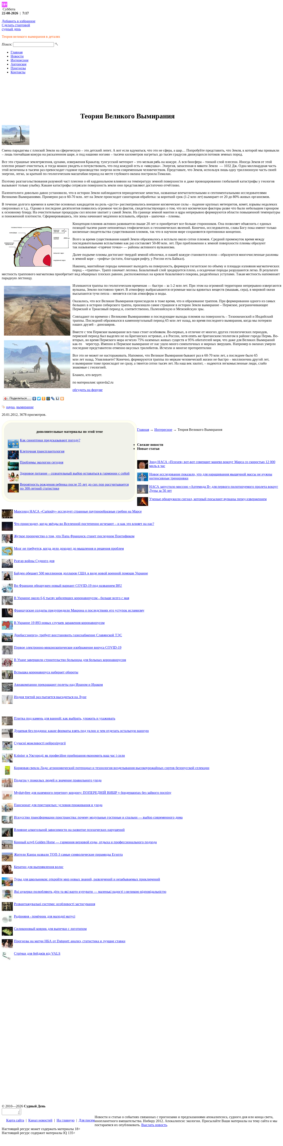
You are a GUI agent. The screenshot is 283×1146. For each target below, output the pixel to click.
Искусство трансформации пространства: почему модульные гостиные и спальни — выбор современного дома (98, 817)
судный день (11, 29)
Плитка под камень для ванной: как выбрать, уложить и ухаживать (64, 718)
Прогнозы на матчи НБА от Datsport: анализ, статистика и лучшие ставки (69, 941)
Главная (17, 52)
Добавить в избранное (18, 21)
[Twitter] (39, 398)
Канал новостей (40, 1120)
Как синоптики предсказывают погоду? (50, 440)
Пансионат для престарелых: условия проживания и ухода (58, 805)
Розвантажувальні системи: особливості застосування (54, 904)
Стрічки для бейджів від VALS (37, 953)
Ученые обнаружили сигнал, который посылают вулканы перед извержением (208, 499)
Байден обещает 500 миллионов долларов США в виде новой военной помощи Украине (81, 573)
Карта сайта (15, 1120)
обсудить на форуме (88, 390)
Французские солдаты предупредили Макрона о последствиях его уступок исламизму (79, 610)
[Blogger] (62, 398)
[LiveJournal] (53, 398)
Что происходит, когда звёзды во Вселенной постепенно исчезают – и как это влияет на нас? (84, 524)
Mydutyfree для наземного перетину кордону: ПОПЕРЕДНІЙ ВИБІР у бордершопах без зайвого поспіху (92, 792)
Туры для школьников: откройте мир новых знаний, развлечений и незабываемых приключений (87, 879)
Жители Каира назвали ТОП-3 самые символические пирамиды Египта (68, 854)
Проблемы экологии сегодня (41, 462)
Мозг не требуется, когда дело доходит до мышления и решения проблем (69, 548)
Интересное (20, 60)
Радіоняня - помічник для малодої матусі (44, 916)
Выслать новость (154, 1125)
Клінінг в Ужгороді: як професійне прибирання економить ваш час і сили (69, 755)
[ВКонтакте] (34, 398)
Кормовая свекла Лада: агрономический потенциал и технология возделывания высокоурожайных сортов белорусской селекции (111, 768)
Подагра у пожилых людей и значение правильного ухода (57, 780)
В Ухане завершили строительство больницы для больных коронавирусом (70, 660)
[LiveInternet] (57, 398)
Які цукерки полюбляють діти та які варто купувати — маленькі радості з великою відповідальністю (90, 891)
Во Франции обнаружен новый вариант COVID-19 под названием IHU (68, 585)
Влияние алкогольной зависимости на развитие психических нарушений (69, 830)
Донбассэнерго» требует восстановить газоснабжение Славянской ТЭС (68, 635)
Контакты (18, 72)
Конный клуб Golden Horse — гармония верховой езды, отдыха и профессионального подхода (85, 842)
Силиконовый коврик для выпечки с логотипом (50, 929)
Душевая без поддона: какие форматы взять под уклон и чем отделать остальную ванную (81, 731)
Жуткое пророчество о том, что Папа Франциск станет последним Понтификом (74, 536)
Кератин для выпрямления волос (38, 867)
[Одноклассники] (43, 398)
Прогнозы (18, 68)
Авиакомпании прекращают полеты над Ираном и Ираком (58, 684)
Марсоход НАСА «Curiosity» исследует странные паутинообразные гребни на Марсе (78, 511)
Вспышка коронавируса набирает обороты (46, 672)
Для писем (87, 1120)
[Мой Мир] (48, 398)
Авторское (19, 64)
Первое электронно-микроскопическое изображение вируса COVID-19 (67, 647)
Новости (17, 56)
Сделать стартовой (16, 25)
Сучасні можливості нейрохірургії (40, 743)
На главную (66, 1120)
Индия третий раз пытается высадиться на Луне (50, 697)
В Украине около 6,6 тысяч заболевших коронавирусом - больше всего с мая (71, 598)
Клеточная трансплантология (42, 451)
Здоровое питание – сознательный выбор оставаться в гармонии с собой (75, 473)
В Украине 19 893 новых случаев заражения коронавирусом (59, 623)
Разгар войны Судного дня (34, 561)
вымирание (25, 407)
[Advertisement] (141, 93)
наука (10, 407)
